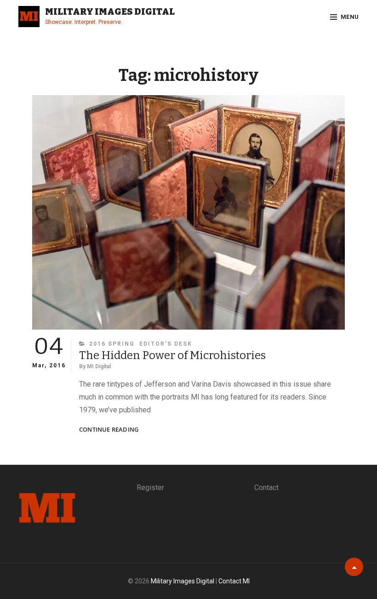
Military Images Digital (110, 11)
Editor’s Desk (165, 344)
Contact (266, 487)
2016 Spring (112, 344)
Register (150, 487)
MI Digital (99, 366)
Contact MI (234, 581)
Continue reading (108, 429)
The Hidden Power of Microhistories (172, 355)
